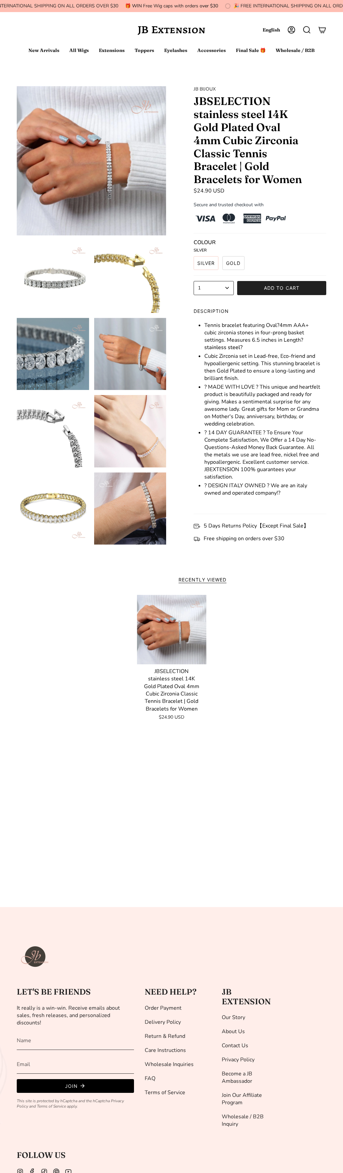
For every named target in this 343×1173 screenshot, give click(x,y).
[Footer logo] (35, 956)
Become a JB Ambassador (237, 1077)
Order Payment (163, 1008)
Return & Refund (165, 1036)
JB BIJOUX (205, 89)
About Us (233, 1031)
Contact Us (235, 1045)
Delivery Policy (163, 1022)
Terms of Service (51, 1106)
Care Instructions (165, 1050)
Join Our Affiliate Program (242, 1099)
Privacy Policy (238, 1059)
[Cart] (322, 30)
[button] (307, 30)
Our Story (233, 1017)
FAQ (150, 1078)
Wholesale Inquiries (169, 1064)
